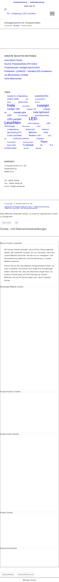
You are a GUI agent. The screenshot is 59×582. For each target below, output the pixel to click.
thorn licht (11, 145)
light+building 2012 (14, 132)
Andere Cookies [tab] (6, 512)
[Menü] (51, 13)
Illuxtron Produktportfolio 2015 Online (20, 63)
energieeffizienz (40, 99)
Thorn (43, 141)
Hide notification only (25, 574)
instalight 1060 (13, 108)
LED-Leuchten (21, 120)
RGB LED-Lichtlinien (21, 138)
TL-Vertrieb (28, 144)
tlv (41, 144)
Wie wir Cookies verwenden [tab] (11, 243)
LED (9, 115)
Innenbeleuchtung (20, 2)
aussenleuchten (41, 95)
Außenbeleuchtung (37, 2)
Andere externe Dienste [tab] (9, 434)
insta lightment (41, 112)
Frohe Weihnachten (13, 78)
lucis (46, 132)
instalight (43, 105)
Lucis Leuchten (14, 135)
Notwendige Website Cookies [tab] (11, 286)
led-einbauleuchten (42, 115)
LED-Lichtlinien (33, 123)
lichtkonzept (30, 129)
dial (27, 99)
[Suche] (44, 13)
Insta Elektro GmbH (13, 60)
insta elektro (26, 106)
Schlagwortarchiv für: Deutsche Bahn (22, 22)
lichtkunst (45, 129)
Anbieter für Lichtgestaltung (17, 96)
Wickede (38, 148)
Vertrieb (26, 148)
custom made (13, 98)
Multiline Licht (35, 135)
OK (16, 222)
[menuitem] (20, 2)
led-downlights (23, 115)
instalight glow (20, 112)
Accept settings (7, 574)
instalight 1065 (31, 109)
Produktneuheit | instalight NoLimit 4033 (22, 67)
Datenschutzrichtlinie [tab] (8, 548)
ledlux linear (26, 126)
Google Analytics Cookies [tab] (10, 391)
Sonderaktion (11, 142)
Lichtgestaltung (13, 129)
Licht (38, 126)
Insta (11, 105)
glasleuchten (23, 102)
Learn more (6, 222)
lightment (33, 132)
